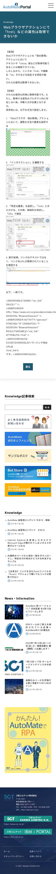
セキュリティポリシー (14, 856)
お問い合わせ (36, 856)
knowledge (8, 22)
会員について (36, 851)
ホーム (7, 851)
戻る (28, 366)
